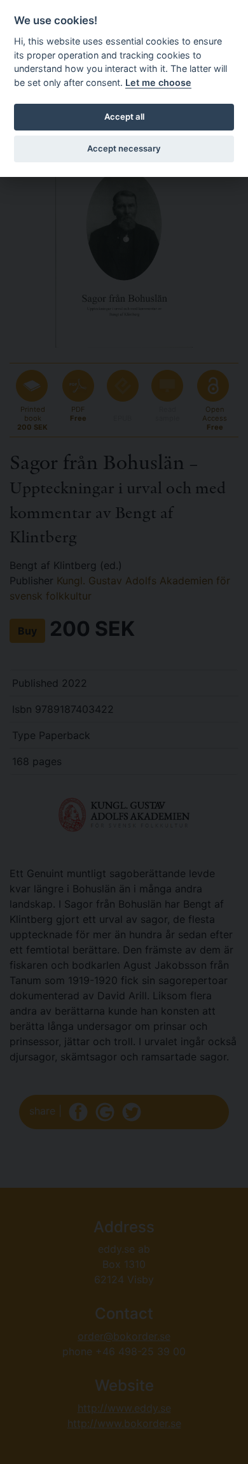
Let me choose (158, 82)
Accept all (124, 116)
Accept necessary (124, 148)
